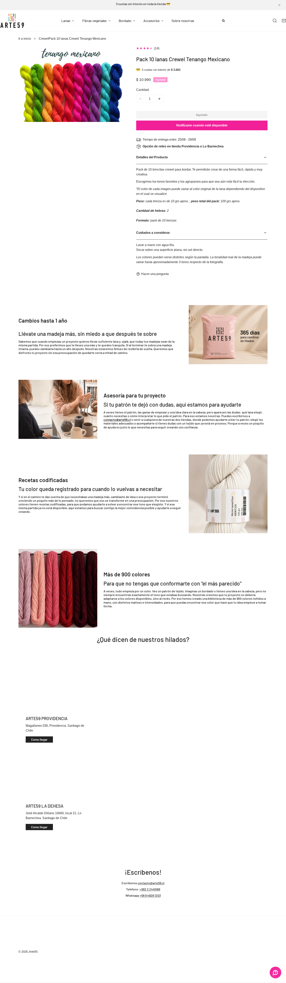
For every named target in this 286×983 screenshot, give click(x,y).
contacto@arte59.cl (151, 883)
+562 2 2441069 (150, 889)
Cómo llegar (39, 739)
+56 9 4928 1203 (150, 895)
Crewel (44, 38)
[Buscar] (274, 20)
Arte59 (33, 951)
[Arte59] (12, 20)
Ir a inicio (24, 38)
